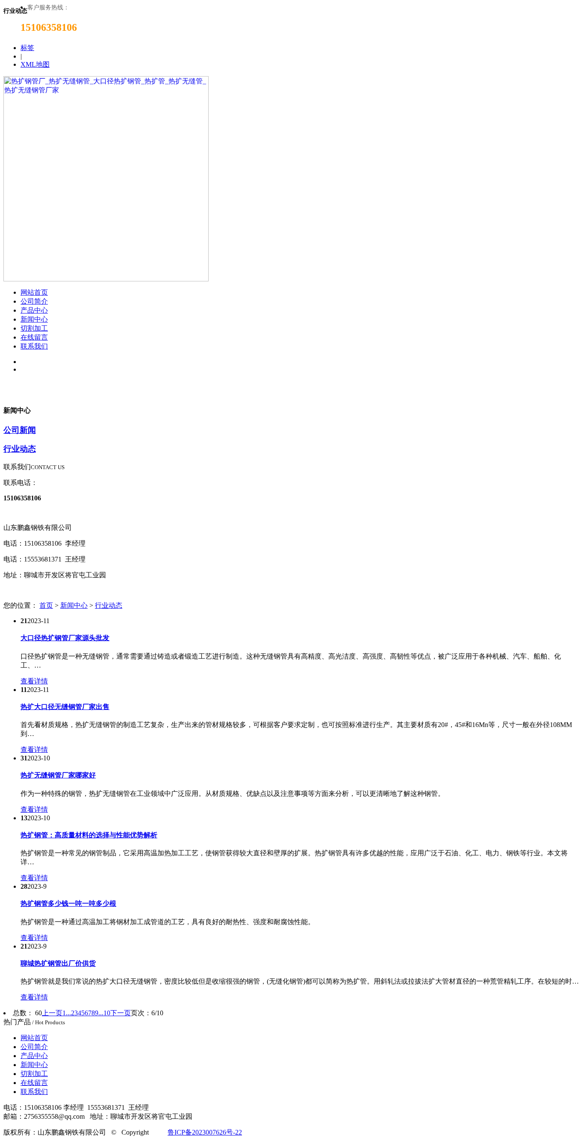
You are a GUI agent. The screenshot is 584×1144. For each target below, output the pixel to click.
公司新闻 (19, 430)
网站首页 (34, 292)
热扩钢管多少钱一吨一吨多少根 (68, 903)
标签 (27, 47)
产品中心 (34, 310)
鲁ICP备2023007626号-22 (205, 1132)
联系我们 (34, 346)
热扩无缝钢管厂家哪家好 (58, 775)
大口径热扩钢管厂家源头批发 (65, 637)
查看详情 (34, 681)
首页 (46, 605)
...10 (104, 1013)
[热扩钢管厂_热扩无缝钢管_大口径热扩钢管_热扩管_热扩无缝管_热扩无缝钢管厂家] (106, 279)
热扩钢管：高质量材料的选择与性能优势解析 (89, 835)
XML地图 (35, 64)
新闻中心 (34, 319)
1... (66, 1013)
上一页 (52, 1013)
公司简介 (34, 301)
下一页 (120, 1013)
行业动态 (19, 448)
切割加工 (34, 328)
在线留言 (34, 337)
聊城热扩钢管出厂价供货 (58, 963)
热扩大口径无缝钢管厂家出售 (65, 706)
